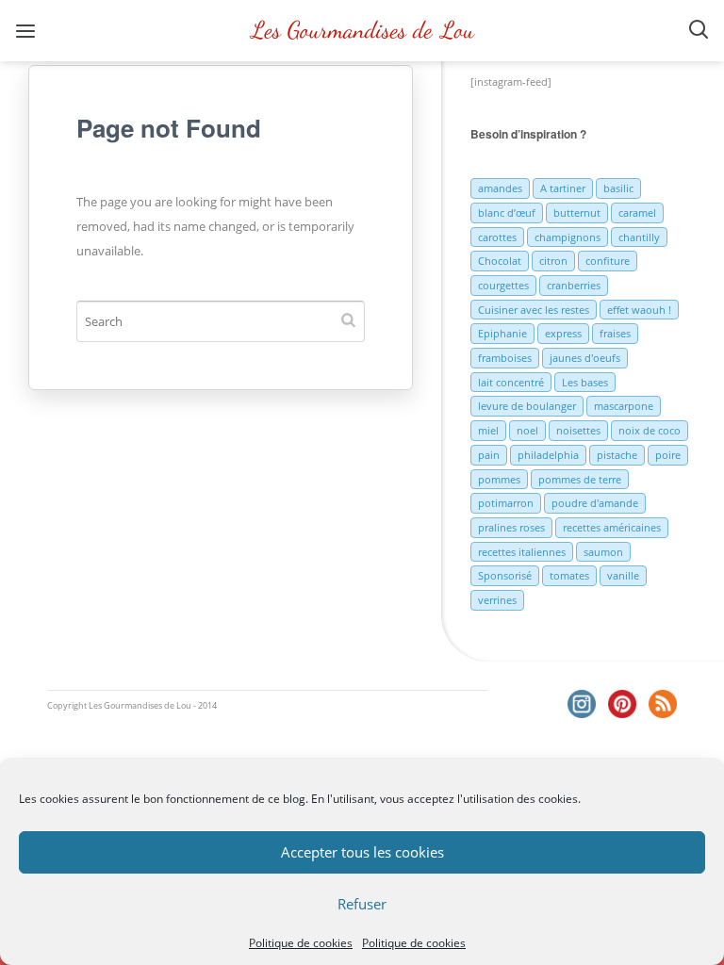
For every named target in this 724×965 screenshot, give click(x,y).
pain (489, 455)
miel (488, 430)
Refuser (362, 903)
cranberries (574, 285)
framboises (505, 358)
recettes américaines (612, 527)
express (563, 333)
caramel (637, 212)
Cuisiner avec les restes (533, 310)
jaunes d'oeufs (585, 358)
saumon (603, 552)
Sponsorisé (505, 575)
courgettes (503, 285)
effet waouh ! (639, 310)
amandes (500, 188)
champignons (568, 237)
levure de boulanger (527, 406)
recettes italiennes (522, 552)
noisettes (578, 430)
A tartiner (562, 188)
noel (527, 430)
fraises (615, 333)
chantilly (639, 237)
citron (553, 261)
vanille (623, 575)
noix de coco (649, 430)
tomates (569, 575)
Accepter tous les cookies (362, 851)
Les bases (585, 382)
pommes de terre (579, 479)
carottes (497, 237)
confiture (607, 261)
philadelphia (548, 455)
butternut (577, 212)
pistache (617, 455)
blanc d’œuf (506, 212)
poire (668, 455)
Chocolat (499, 261)
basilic (618, 188)
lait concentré (511, 382)
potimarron (506, 503)
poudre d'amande (594, 503)
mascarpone (623, 406)
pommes (499, 479)
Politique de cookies (301, 943)
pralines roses (511, 527)
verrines (497, 600)
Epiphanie (502, 333)
